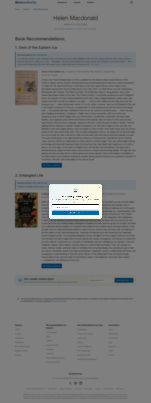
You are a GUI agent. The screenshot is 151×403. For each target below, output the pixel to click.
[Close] (99, 187)
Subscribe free (74, 213)
